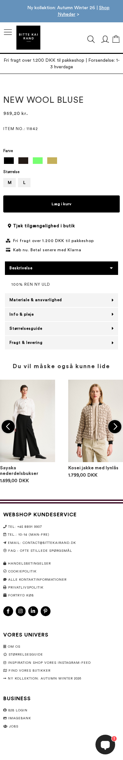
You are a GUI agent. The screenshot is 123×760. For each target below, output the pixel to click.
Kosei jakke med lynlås (93, 468)
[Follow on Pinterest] (46, 611)
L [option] (24, 183)
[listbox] (61, 161)
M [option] (9, 183)
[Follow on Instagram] (21, 611)
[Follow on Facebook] (8, 611)
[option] (8, 160)
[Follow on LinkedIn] (33, 611)
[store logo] (28, 38)
